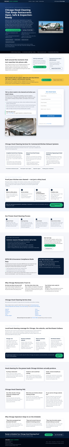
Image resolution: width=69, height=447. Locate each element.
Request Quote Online (56, 68)
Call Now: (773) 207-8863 (28, 30)
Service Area (41, 1)
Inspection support (36, 168)
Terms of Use (58, 441)
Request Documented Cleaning (55, 205)
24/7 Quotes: (59, 1)
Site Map (62, 441)
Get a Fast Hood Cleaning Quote (13, 30)
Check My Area (59, 355)
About (33, 1)
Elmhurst (36, 314)
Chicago (11, 1)
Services (30, 1)
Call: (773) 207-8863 (59, 434)
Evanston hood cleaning (35, 306)
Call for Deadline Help (49, 245)
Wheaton (36, 313)
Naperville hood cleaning (14, 306)
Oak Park (7, 313)
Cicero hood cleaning (23, 306)
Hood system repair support (25, 168)
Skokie (36, 309)
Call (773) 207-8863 (40, 66)
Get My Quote (49, 434)
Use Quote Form (48, 248)
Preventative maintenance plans (12, 168)
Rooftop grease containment (48, 168)
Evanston (7, 310)
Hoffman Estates (38, 315)
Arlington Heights (8, 315)
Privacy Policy (54, 441)
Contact (37, 1)
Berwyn (36, 311)
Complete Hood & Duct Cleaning (14, 153)
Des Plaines (37, 310)
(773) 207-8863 (11, 113)
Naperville (7, 309)
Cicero (6, 314)
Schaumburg (7, 311)
